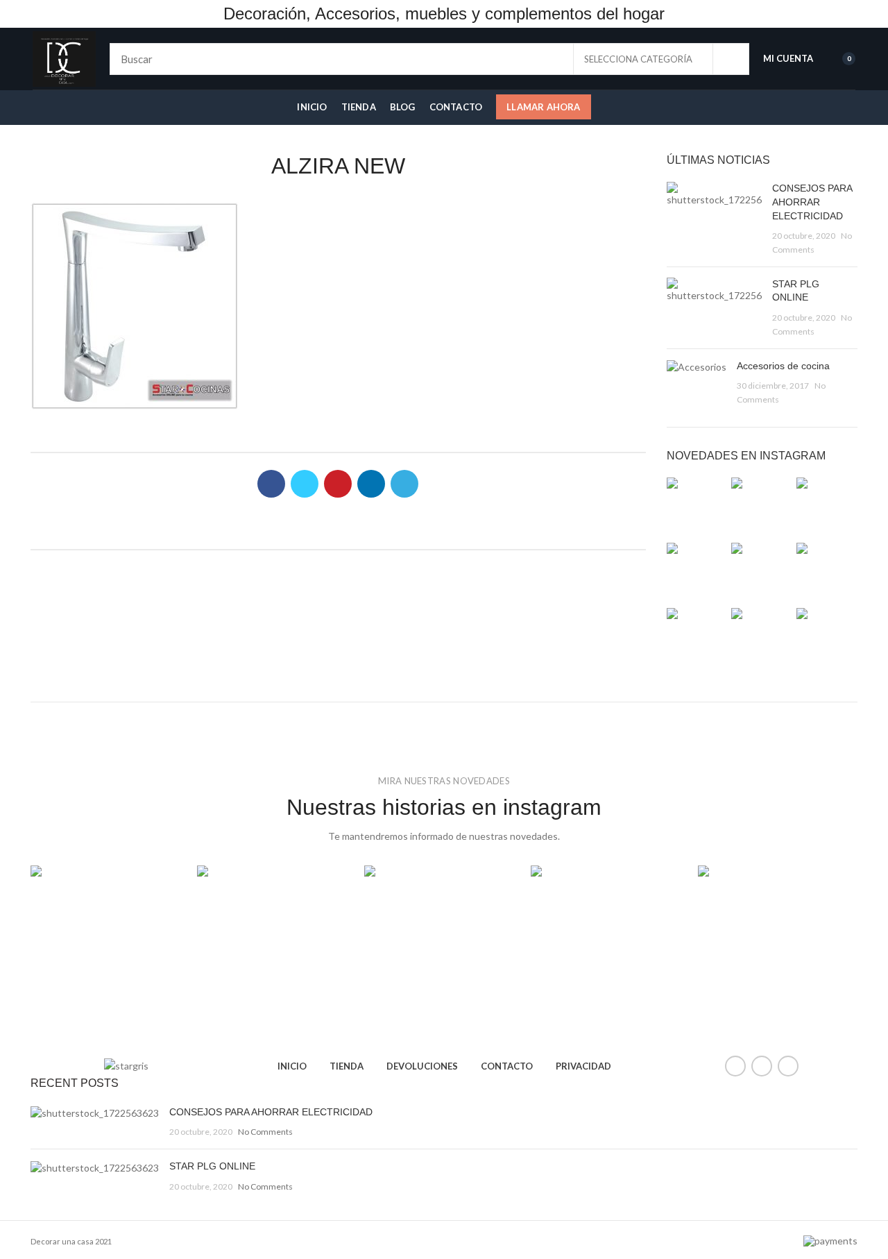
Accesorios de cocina (783, 365)
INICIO (292, 1066)
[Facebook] (271, 484)
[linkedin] (371, 484)
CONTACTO (507, 1066)
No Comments (265, 1131)
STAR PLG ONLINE (212, 1166)
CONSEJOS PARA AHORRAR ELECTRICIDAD (812, 202)
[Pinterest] (338, 484)
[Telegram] (404, 484)
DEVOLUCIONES (422, 1066)
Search (730, 59)
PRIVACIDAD (583, 1066)
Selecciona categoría (638, 59)
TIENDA (347, 1066)
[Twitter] (304, 484)
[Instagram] (788, 1066)
